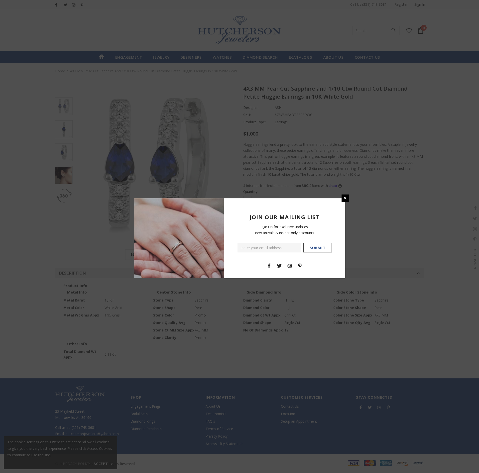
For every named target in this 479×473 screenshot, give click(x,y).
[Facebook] (269, 265)
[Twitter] (279, 265)
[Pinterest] (300, 265)
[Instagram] (289, 265)
